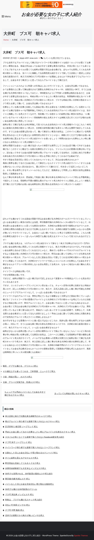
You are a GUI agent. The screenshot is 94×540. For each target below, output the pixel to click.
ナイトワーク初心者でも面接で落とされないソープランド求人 (32, 447)
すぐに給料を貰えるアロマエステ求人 (21, 458)
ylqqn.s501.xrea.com (29, 58)
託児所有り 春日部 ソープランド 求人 (21, 426)
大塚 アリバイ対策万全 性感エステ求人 (21, 382)
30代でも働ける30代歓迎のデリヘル (21, 489)
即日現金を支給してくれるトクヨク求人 (22, 463)
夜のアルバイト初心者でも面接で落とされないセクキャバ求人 (32, 421)
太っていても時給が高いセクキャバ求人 (71, 393)
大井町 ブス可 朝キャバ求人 (24, 52)
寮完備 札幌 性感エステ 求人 (17, 479)
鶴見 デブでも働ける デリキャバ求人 (20, 366)
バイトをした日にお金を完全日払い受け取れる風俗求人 (29, 484)
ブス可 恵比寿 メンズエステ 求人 (19, 494)
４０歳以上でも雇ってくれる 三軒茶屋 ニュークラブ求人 (29, 371)
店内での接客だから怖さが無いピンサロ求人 (24, 515)
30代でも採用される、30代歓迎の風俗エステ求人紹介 (29, 474)
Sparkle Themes (81, 535)
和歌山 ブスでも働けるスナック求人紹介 (23, 500)
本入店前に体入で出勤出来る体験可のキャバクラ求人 (28, 416)
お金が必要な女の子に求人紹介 (51, 14)
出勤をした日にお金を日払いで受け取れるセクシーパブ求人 (31, 453)
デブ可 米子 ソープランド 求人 (18, 442)
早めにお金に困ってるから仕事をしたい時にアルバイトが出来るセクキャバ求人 (40, 432)
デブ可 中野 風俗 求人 (14, 510)
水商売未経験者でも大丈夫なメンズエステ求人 (25, 468)
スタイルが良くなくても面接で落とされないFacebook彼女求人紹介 (34, 437)
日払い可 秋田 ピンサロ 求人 (17, 505)
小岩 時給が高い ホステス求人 (17, 377)
